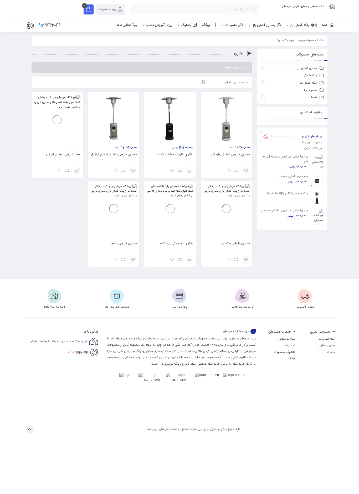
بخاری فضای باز (307, 68)
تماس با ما (289, 345)
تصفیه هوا (310, 90)
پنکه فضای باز (308, 82)
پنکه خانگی (309, 75)
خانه (321, 40)
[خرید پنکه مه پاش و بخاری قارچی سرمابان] (299, 6)
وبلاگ (291, 359)
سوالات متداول (286, 339)
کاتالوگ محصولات (284, 352)
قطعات (313, 97)
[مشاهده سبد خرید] (88, 10)
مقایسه (236, 171)
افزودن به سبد (246, 171)
